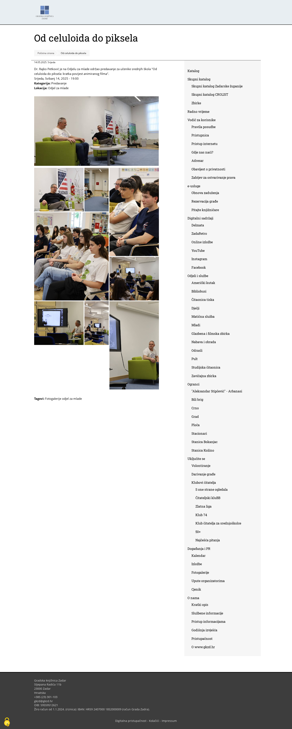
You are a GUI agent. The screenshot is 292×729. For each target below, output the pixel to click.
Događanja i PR (199, 549)
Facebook (200, 268)
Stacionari (199, 433)
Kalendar (198, 555)
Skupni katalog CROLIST (211, 95)
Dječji (195, 308)
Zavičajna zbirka (203, 376)
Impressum (169, 721)
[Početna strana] (45, 10)
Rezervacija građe (204, 201)
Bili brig (197, 399)
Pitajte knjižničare (206, 210)
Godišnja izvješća (204, 630)
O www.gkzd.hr (203, 647)
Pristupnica (200, 135)
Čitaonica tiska (202, 299)
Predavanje (59, 83)
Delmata (199, 226)
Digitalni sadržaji (200, 218)
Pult (194, 359)
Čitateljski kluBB (207, 498)
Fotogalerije (53, 399)
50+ (198, 532)
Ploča (195, 425)
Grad (195, 416)
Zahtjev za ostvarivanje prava (213, 177)
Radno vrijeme (198, 111)
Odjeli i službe (198, 276)
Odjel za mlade (58, 88)
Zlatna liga (203, 506)
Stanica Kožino (202, 450)
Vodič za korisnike (202, 120)
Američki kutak (203, 283)
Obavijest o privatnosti (208, 169)
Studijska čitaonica (205, 367)
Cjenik (196, 589)
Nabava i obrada (203, 342)
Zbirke (197, 104)
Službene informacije (207, 613)
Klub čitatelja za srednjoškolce (218, 523)
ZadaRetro (199, 233)
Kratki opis (199, 605)
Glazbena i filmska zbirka (210, 333)
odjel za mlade (72, 399)
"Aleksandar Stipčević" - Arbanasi (216, 391)
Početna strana (46, 53)
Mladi (195, 325)
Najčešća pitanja (207, 540)
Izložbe (196, 564)
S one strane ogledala (211, 489)
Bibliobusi (198, 291)
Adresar (197, 160)
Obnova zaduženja (205, 193)
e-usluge (194, 186)
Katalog (195, 71)
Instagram (200, 260)
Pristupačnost (202, 638)
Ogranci (193, 384)
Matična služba (203, 316)
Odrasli (196, 350)
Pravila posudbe (203, 127)
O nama (193, 598)
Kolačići (154, 721)
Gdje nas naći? (202, 152)
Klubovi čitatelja (203, 482)
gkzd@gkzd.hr (45, 701)
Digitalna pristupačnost (130, 721)
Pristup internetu (204, 144)
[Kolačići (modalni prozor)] (7, 722)
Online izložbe (202, 242)
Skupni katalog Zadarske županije (217, 86)
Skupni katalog (199, 79)
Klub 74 (201, 515)
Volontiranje (200, 465)
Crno (195, 408)
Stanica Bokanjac (204, 442)
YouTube (199, 251)
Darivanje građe (203, 474)
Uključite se (196, 459)
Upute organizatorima (208, 581)
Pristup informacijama (208, 621)
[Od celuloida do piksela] (96, 165)
